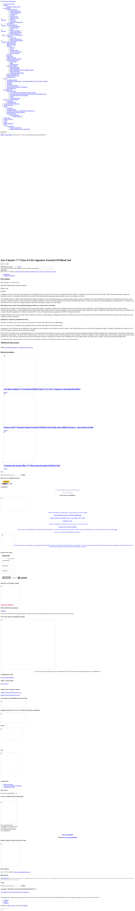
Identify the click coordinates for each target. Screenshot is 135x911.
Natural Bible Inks (14, 67)
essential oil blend (29, 271)
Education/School (8, 89)
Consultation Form (11, 102)
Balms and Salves (11, 43)
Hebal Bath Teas (14, 64)
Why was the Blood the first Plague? (13, 785)
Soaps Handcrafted (11, 42)
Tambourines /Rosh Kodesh (17, 73)
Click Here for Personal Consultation (67, 527)
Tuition (12, 96)
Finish (2, 266)
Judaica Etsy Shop (8, 784)
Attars (11, 29)
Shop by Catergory (8, 119)
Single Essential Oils (12, 9)
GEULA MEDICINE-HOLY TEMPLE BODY (22, 70)
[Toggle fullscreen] (2, 908)
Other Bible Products (12, 66)
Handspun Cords (11, 77)
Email (115, 529)
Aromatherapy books (12, 80)
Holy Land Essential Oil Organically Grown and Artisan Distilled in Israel (28, 94)
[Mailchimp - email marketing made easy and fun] (19, 579)
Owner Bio (9, 108)
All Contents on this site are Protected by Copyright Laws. (15, 892)
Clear (20, 266)
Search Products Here (9, 4)
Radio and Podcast (11, 113)
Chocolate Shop (14, 28)
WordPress (25, 905)
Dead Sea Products (14, 53)
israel (41, 271)
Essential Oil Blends (12, 25)
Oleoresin (12, 19)
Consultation (10, 101)
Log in (5, 122)
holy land (37, 271)
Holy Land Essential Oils (13, 74)
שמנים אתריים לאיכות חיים (49, 271)
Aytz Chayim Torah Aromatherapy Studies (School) (23, 92)
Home (2, 135)
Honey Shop (10, 56)
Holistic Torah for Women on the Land (10, 695)
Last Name (5, 570)
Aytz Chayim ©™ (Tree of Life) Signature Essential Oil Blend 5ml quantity (19, 268)
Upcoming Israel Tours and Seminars (19, 95)
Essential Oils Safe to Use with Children (20, 129)
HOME (6, 5)
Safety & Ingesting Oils (16, 127)
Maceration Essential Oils (16, 22)
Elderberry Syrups (11, 57)
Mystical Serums (14, 50)
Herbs (11, 63)
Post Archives (4, 793)
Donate (5, 120)
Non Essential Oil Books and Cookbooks (17, 87)
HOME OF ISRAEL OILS (13, 6)
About (5, 106)
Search (23, 475)
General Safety (10, 126)
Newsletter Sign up (8, 105)
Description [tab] (6, 274)
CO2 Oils (12, 15)
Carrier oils (9, 36)
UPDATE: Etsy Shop (9, 787)
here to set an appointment (70, 837)
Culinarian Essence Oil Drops (14, 58)
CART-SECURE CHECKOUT (12, 104)
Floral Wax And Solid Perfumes (15, 35)
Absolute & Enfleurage (15, 12)
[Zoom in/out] (1, 908)
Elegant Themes (11, 905)
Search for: (3, 475)
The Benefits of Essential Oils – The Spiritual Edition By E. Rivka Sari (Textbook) (27, 81)
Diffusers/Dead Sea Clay (13, 75)
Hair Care (9, 54)
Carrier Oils (13, 37)
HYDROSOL (10, 23)
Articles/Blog (7, 118)
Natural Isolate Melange (16, 32)
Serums (12, 49)
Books (5, 78)
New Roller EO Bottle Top (11, 347)
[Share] (4, 908)
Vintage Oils (13, 20)
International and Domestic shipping (16, 112)
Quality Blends (8, 135)
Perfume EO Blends (15, 30)
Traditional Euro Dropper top (25, 347)
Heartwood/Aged (14, 18)
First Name (5, 565)
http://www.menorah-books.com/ (22, 872)
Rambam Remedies (15, 68)
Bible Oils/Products (15, 71)
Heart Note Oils (14, 16)
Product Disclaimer (8, 123)
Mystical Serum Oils (15, 33)
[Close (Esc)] (6, 908)
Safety (5, 125)
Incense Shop (13, 61)
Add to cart (3, 270)
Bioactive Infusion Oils (15, 39)
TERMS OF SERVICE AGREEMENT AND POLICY (21, 111)
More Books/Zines (11, 88)
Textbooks (9, 82)
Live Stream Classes (15, 98)
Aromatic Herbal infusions (16, 40)
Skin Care (9, 46)
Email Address (6, 560)
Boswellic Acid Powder (16, 51)
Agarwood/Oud (14, 13)
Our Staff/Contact (11, 109)
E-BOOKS (9, 84)
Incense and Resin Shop (13, 60)
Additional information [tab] (9, 275)
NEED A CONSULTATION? (11, 99)
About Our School (11, 91)
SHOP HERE (7, 8)
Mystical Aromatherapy (12, 85)
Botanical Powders (11, 44)
